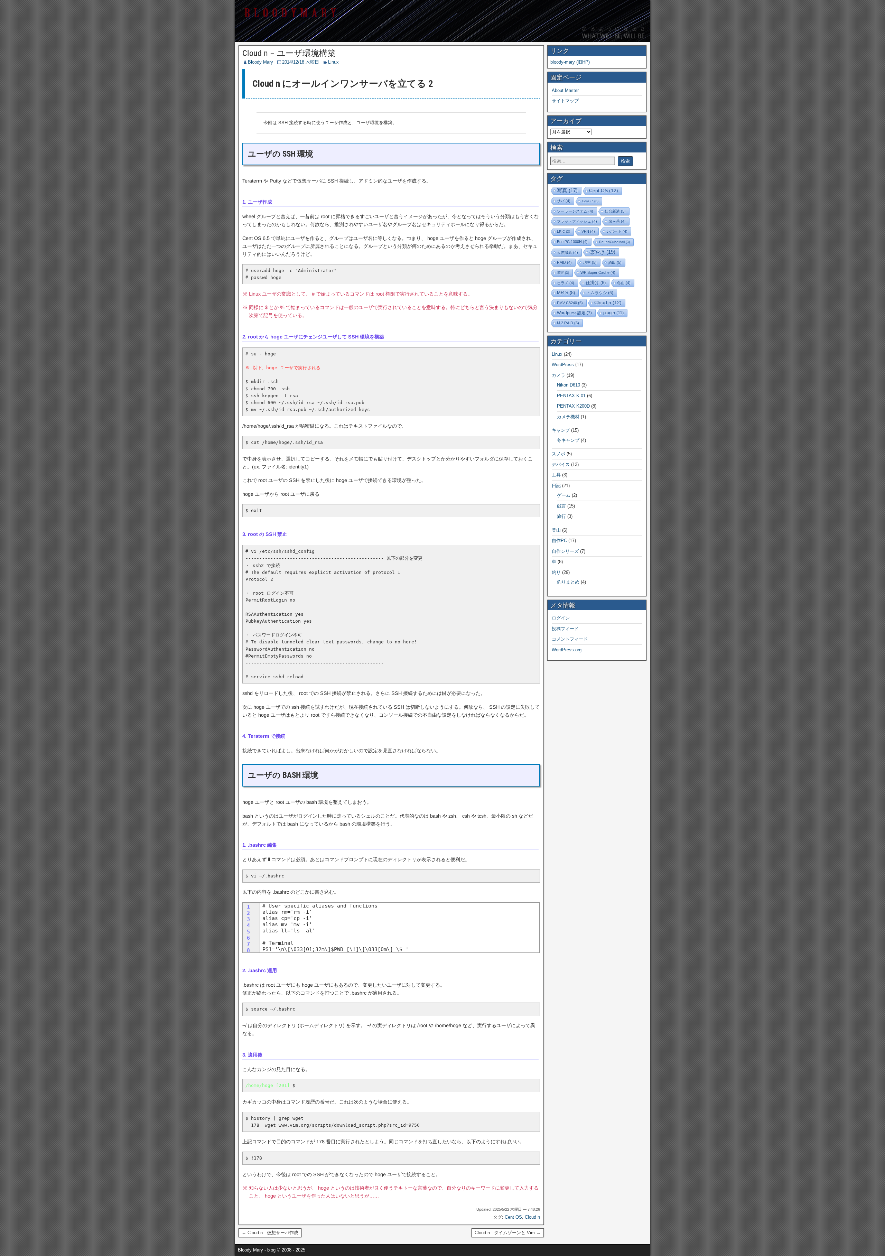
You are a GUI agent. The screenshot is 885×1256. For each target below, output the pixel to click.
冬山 (624, 283)
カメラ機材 (568, 416)
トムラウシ (599, 292)
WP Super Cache (597, 272)
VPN (588, 231)
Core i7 (590, 201)
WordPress (563, 364)
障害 (563, 273)
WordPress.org (566, 649)
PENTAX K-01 (571, 395)
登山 (556, 530)
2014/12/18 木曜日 (300, 62)
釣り (556, 572)
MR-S (566, 292)
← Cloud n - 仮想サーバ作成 (270, 1232)
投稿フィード (565, 628)
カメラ (558, 375)
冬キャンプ (568, 440)
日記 (556, 485)
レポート (616, 231)
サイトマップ (565, 100)
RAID (564, 262)
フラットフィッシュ (577, 221)
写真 (567, 190)
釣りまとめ (568, 582)
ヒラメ (565, 283)
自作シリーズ (565, 551)
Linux (333, 62)
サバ (563, 201)
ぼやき (602, 252)
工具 (556, 474)
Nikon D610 (568, 385)
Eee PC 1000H (572, 242)
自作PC (559, 540)
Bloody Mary (260, 62)
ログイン (561, 618)
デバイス (561, 464)
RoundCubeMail (614, 242)
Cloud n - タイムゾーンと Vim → (508, 1232)
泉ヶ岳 (617, 221)
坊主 (590, 262)
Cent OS (513, 1217)
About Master (565, 90)
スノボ (558, 453)
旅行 (561, 516)
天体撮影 (567, 252)
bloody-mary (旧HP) (570, 62)
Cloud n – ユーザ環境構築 (289, 53)
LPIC (563, 231)
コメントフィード (570, 639)
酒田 (615, 262)
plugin (613, 312)
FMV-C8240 (570, 303)
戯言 (561, 506)
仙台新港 (615, 211)
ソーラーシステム (575, 211)
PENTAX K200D (573, 406)
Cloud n (532, 1217)
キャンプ (561, 430)
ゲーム (563, 495)
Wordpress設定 (574, 312)
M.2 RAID (568, 323)
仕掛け (596, 282)
